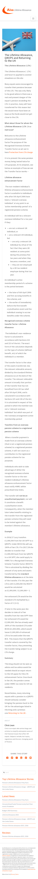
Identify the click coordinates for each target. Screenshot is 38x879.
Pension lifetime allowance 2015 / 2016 (15, 826)
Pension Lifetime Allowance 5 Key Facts (15, 783)
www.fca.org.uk (6, 855)
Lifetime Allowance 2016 (10, 815)
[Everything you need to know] (16, 10)
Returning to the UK (17, 713)
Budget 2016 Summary (9, 811)
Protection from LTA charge (21, 152)
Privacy (13, 874)
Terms (17, 874)
